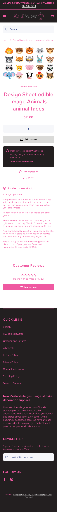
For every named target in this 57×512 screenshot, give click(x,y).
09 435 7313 (29, 6)
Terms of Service (12, 383)
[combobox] (28, 29)
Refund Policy (10, 355)
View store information (21, 161)
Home (5, 40)
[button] (28, 177)
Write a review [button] (28, 287)
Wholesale (8, 348)
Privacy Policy (10, 362)
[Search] (5, 29)
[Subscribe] (50, 457)
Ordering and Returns (14, 340)
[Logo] (28, 16)
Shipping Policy (11, 376)
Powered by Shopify (29, 495)
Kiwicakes (17, 495)
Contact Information (14, 369)
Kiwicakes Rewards (13, 333)
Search (7, 326)
